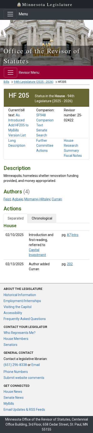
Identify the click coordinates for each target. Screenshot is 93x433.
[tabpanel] (46, 248)
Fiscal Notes (73, 155)
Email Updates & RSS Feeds (24, 409)
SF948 (41, 115)
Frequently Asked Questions (25, 319)
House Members (16, 339)
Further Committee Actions (44, 145)
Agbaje (17, 199)
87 (69, 235)
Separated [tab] (16, 218)
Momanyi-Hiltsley (37, 199)
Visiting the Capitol (17, 307)
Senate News (14, 397)
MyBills (9, 403)
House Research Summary (71, 145)
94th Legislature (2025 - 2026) (33, 82)
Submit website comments (24, 378)
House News (13, 392)
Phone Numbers (16, 372)
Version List (17, 135)
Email (35, 365)
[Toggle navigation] (10, 14)
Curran (57, 199)
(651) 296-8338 (15, 365)
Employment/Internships (22, 301)
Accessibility (13, 313)
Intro (75, 235)
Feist (7, 199)
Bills (6, 82)
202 (70, 264)
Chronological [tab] (42, 218)
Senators (10, 345)
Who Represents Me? (20, 333)
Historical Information (20, 295)
